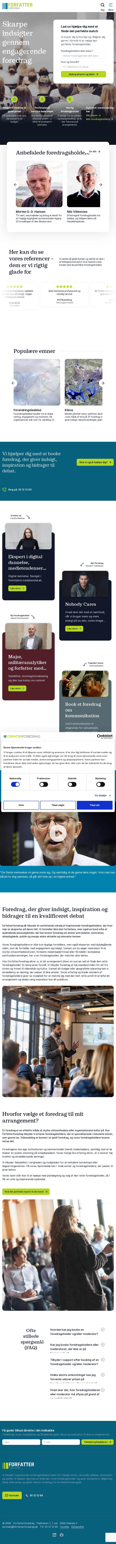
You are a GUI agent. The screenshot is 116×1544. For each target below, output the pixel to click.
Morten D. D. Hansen (30, 211)
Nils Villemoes (77, 211)
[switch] (43, 784)
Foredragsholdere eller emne (77, 51)
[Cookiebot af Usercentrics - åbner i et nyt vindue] (99, 736)
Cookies (64, 1526)
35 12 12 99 (35, 1495)
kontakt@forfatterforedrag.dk (20, 1526)
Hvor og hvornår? (70, 62)
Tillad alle (95, 805)
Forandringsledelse (27, 410)
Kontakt (13, 1495)
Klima (69, 410)
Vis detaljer (101, 795)
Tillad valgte (58, 805)
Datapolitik (77, 1526)
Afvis (21, 805)
